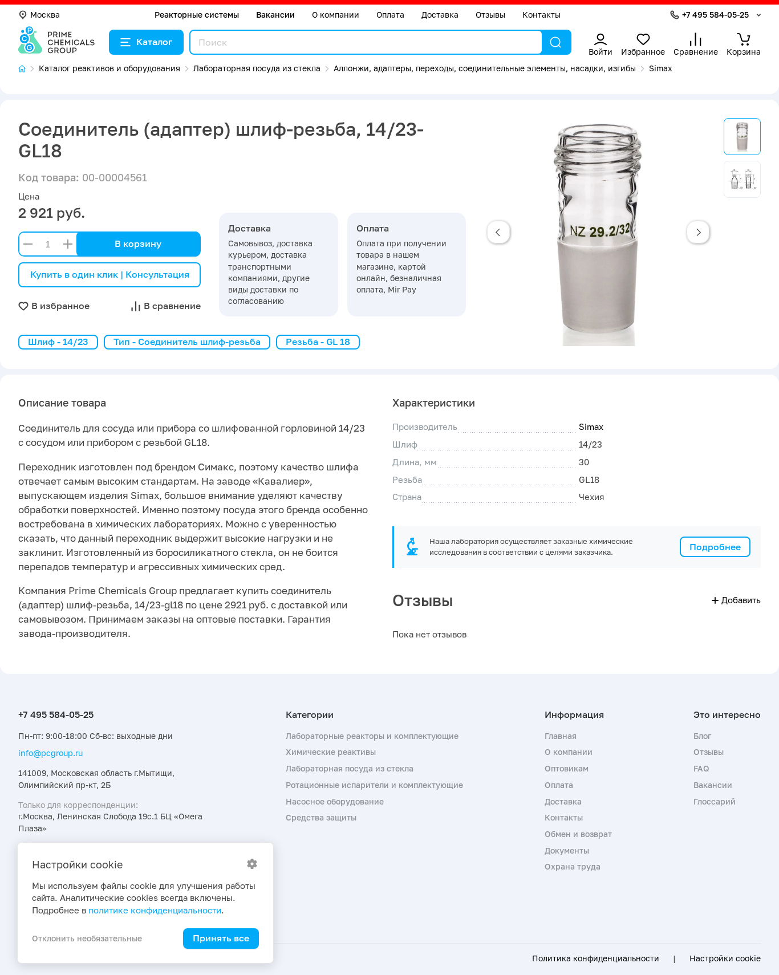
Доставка (440, 14)
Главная (561, 736)
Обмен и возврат (578, 834)
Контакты (541, 14)
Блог (702, 736)
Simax (591, 426)
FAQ (701, 768)
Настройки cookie (725, 958)
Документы (567, 850)
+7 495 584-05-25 (715, 14)
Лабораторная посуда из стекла (349, 768)
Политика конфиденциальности (595, 958)
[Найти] (555, 42)
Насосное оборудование (335, 801)
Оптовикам (567, 768)
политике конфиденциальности (154, 910)
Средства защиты (321, 817)
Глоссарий (714, 801)
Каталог (154, 41)
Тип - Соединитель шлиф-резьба (187, 341)
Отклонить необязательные (87, 938)
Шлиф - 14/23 (58, 341)
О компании (335, 14)
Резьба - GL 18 (318, 341)
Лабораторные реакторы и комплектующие (372, 736)
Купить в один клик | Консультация (109, 274)
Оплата (390, 14)
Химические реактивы (331, 752)
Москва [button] (45, 14)
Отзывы (490, 14)
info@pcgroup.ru (50, 753)
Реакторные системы (197, 14)
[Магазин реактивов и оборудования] (28, 68)
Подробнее (715, 546)
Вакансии (275, 14)
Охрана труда (573, 866)
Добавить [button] (741, 600)
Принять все (221, 938)
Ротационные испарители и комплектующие (374, 785)
